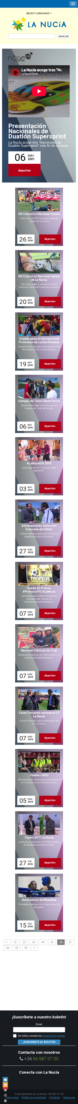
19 (16, 947)
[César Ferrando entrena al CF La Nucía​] (37, 716)
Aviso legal (12, 1097)
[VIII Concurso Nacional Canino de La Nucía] (37, 279)
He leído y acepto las (41, 1035)
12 (24, 942)
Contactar (54, 1097)
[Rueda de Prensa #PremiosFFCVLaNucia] (37, 591)
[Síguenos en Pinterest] (5, 1090)
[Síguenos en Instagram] (5, 1095)
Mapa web (69, 1097)
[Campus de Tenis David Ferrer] (37, 404)
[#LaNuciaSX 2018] (37, 466)
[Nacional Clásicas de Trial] (37, 653)
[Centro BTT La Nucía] (37, 840)
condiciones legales (53, 1035)
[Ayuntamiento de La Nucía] (39, 23)
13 (33, 942)
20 (25, 947)
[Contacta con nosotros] (5, 1079)
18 (7, 947)
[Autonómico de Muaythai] (37, 903)
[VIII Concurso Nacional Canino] (37, 217)
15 (51, 942)
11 (15, 942)
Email (39, 1024)
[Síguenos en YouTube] (5, 1100)
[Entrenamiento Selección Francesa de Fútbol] (37, 529)
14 (42, 942)
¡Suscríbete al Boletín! (39, 1042)
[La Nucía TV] (29, 57)
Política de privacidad (34, 1097)
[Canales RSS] (5, 1084)
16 (60, 942)
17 (70, 942)
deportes (24, 170)
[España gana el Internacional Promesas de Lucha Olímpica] (37, 342)
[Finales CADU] (37, 778)
